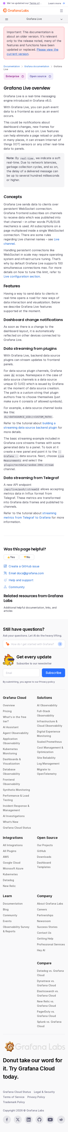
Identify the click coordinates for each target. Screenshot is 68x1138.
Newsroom (44, 921)
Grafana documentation (36, 66)
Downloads (44, 856)
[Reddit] (61, 1119)
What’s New (10, 821)
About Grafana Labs (50, 903)
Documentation (12, 66)
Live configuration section (22, 276)
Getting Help (45, 938)
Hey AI (41, 950)
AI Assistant (10, 727)
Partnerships (45, 915)
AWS (6, 856)
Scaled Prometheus (49, 741)
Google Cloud (11, 862)
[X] (18, 1119)
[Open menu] (61, 10)
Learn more (54, 3)
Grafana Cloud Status (17, 827)
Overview (9, 705)
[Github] (40, 1119)
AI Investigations (14, 816)
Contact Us (44, 932)
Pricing (7, 711)
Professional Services (51, 944)
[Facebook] (7, 1119)
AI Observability (47, 705)
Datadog (8, 880)
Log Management (48, 763)
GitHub (41, 850)
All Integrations (13, 845)
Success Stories (47, 926)
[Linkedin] (29, 1119)
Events (7, 921)
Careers (42, 909)
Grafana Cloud (36, 1068)
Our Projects (45, 845)
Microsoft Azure (13, 868)
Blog (6, 909)
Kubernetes (10, 874)
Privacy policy (47, 681)
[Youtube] (50, 1119)
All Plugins (9, 850)
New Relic (9, 885)
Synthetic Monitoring (16, 789)
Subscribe (53, 673)
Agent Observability (15, 733)
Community (10, 915)
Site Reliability (46, 757)
